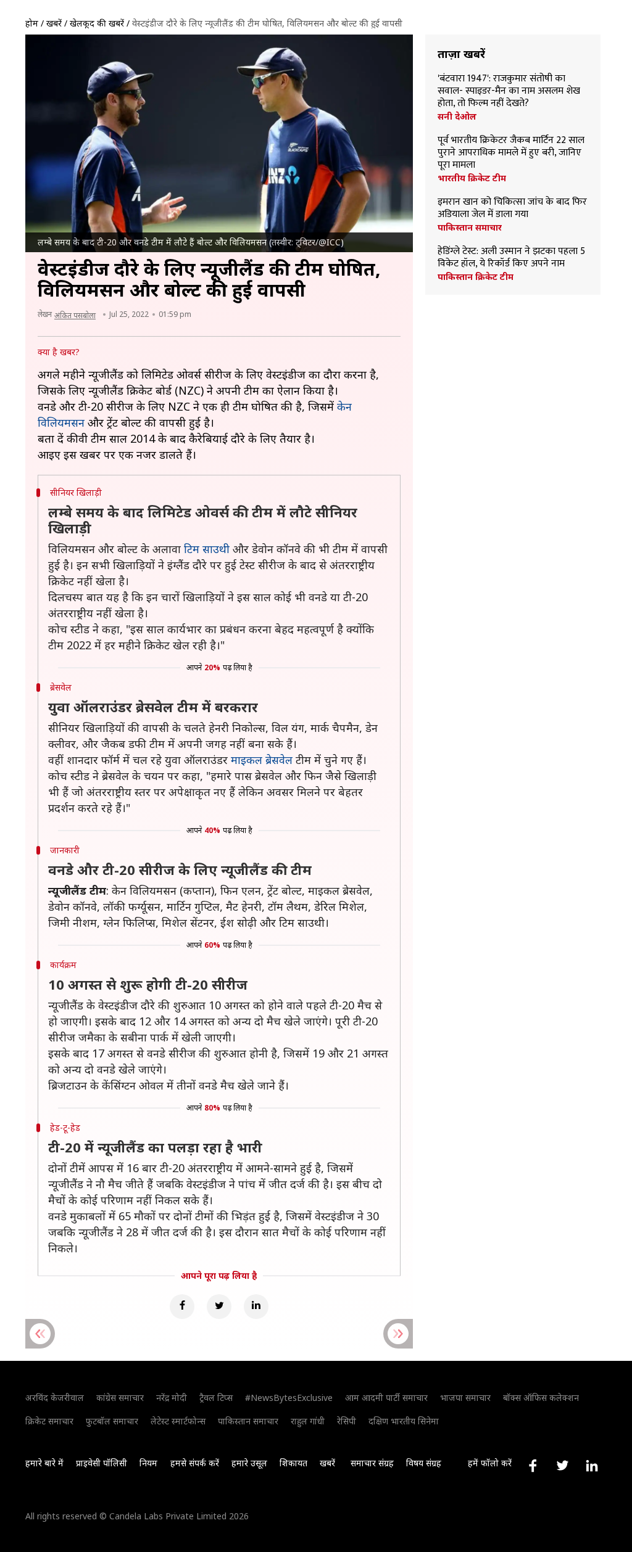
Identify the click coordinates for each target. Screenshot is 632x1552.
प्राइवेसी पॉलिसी (101, 1463)
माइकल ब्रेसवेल (262, 759)
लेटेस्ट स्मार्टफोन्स (178, 1421)
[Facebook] (182, 1306)
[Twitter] (219, 1306)
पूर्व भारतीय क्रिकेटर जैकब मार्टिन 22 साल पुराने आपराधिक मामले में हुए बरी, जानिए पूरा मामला (511, 152)
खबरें (54, 23)
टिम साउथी (207, 548)
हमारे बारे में (44, 1463)
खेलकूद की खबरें (97, 23)
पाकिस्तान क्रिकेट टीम (476, 276)
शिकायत (293, 1463)
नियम (148, 1463)
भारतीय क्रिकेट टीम (472, 178)
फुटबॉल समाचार (112, 1421)
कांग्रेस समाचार (120, 1397)
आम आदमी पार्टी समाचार (386, 1397)
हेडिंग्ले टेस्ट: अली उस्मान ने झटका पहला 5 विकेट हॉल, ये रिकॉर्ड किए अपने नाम (511, 257)
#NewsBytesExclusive (289, 1397)
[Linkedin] (256, 1306)
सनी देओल (457, 116)
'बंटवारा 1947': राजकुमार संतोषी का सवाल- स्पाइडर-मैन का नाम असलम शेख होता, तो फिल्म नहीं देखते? (509, 91)
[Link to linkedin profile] (592, 1465)
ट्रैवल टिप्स (216, 1397)
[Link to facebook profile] (532, 1465)
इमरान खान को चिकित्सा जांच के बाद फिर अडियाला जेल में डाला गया (512, 208)
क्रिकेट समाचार (49, 1421)
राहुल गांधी (308, 1421)
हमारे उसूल (249, 1463)
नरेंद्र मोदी (171, 1397)
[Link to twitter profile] (562, 1465)
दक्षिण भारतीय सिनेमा (403, 1421)
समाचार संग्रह (372, 1463)
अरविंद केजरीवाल (54, 1397)
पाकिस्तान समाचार (470, 227)
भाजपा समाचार (465, 1397)
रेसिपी (346, 1421)
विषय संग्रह (423, 1463)
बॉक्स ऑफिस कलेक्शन (541, 1397)
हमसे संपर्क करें (194, 1463)
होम (31, 23)
